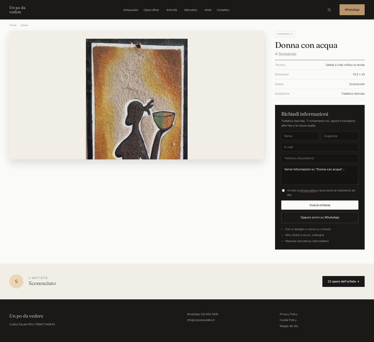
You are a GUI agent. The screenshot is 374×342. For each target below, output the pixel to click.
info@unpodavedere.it (201, 320)
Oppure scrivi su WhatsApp (320, 217)
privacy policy (308, 190)
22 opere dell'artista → (343, 281)
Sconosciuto (287, 54)
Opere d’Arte (151, 9)
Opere (24, 25)
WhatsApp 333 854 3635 (202, 314)
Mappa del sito (289, 326)
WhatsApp (352, 9)
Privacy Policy (289, 314)
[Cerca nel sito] (329, 9)
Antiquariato (130, 9)
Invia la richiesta (320, 205)
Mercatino (190, 9)
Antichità (171, 9)
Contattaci (223, 9)
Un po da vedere (17, 9)
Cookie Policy (288, 320)
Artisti (208, 9)
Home (13, 25)
